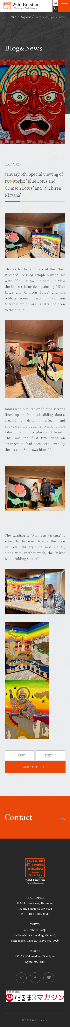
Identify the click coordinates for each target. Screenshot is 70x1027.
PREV (21, 755)
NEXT (49, 755)
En (55, 8)
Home (12, 16)
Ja (55, 3)
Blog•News (25, 17)
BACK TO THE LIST (35, 767)
